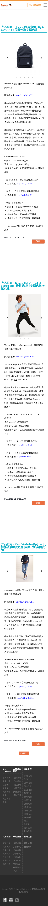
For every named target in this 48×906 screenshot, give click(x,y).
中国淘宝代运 (28, 819)
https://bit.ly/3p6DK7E (25, 357)
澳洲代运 (28, 807)
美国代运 (28, 779)
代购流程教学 (6, 793)
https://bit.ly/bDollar (25, 184)
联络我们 (6, 785)
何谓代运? (17, 843)
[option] (24, 55)
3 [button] (24, 77)
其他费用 (28, 831)
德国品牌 (17, 795)
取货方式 (28, 824)
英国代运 (28, 793)
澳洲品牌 (17, 792)
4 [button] (28, 77)
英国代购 (28, 790)
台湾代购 (28, 797)
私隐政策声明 (23, 892)
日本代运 (28, 786)
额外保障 (28, 828)
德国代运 (28, 814)
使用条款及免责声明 (38, 889)
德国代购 (28, 811)
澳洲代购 (28, 804)
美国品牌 (17, 778)
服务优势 (6, 778)
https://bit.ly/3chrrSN (24, 95)
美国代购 (28, 776)
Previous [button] (7, 55)
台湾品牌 (17, 788)
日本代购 (28, 783)
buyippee (7, 5)
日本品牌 (17, 781)
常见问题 (6, 781)
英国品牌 (17, 785)
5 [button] (32, 77)
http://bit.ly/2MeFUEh (25, 602)
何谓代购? (7, 843)
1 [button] (17, 77)
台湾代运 (28, 800)
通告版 (5, 788)
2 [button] (20, 77)
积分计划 (28, 843)
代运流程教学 (6, 800)
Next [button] (41, 55)
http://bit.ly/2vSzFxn (25, 195)
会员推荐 (28, 847)
